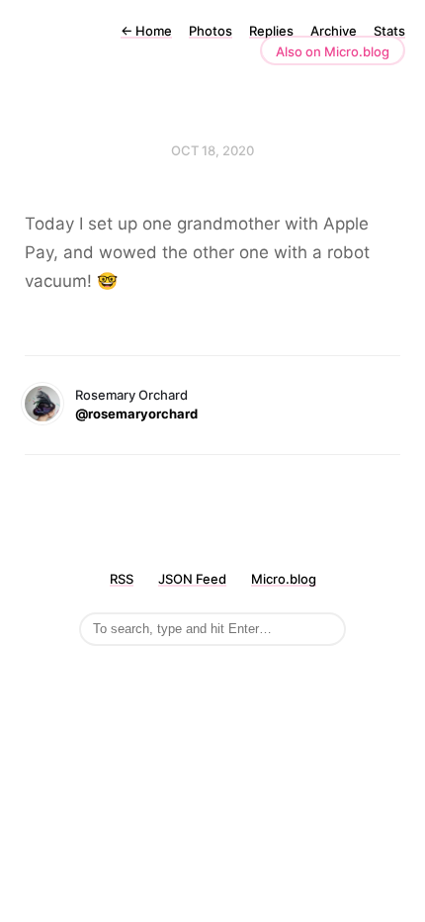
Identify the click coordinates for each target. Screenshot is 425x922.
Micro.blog (283, 579)
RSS (121, 579)
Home (146, 31)
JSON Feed (192, 579)
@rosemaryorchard (136, 413)
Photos (210, 31)
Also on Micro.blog (332, 51)
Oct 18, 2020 (212, 150)
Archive (333, 31)
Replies (271, 31)
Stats (389, 31)
